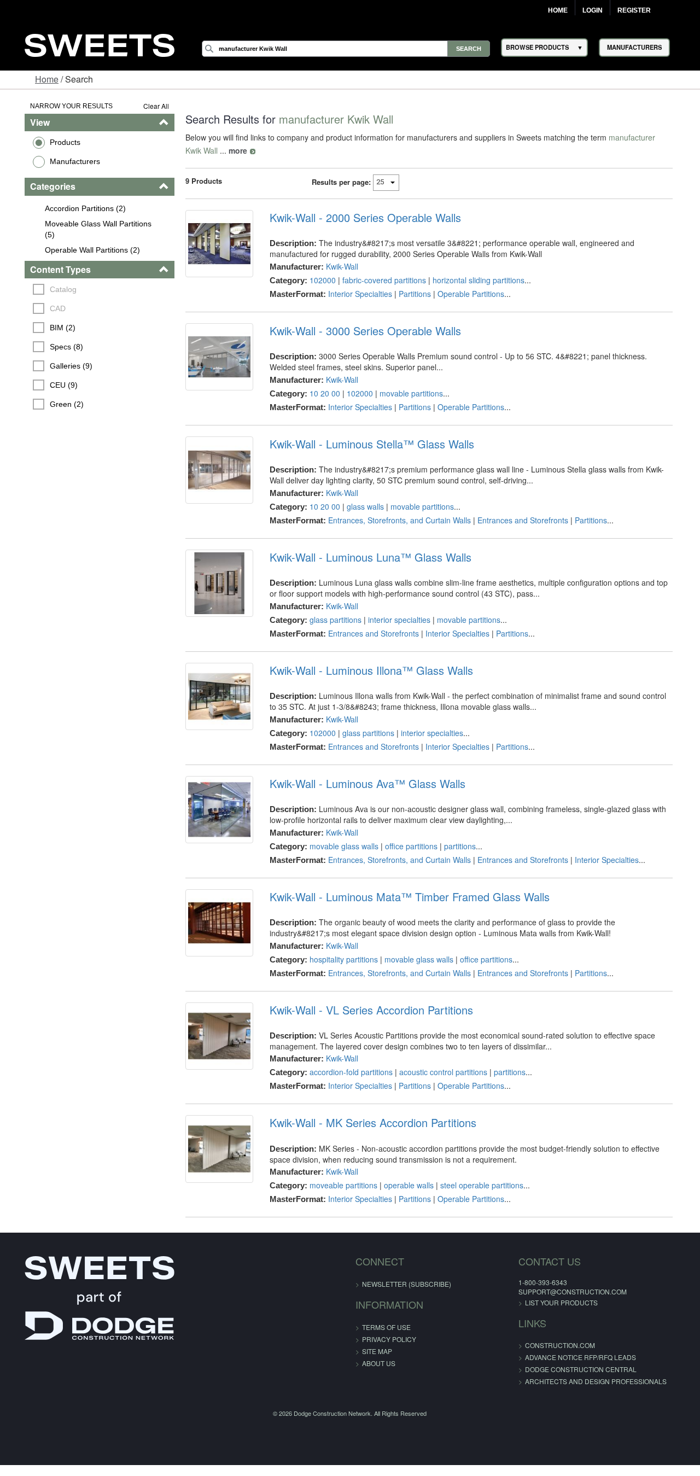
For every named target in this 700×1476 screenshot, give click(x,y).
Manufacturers (57, 161)
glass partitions (331, 619)
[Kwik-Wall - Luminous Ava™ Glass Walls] (212, 812)
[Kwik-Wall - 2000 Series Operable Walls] (212, 246)
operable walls (404, 1185)
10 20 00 (320, 393)
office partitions (406, 846)
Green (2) (50, 404)
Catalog (46, 289)
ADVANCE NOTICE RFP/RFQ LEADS (557, 1357)
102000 (318, 280)
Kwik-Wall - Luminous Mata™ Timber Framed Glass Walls (405, 897)
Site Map (377, 1351)
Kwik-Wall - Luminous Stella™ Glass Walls (367, 444)
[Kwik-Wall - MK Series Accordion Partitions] (212, 1151)
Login (592, 10)
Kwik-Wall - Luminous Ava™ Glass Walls (362, 783)
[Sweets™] (99, 44)
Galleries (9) (54, 365)
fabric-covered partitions (379, 280)
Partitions (410, 293)
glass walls (360, 506)
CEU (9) (47, 385)
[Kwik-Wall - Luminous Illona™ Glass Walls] (212, 699)
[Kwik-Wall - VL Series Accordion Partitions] (212, 1038)
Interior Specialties (355, 293)
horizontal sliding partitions (474, 280)
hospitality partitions (339, 959)
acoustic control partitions (438, 1071)
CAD (41, 308)
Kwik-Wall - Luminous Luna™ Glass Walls (365, 557)
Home (558, 10)
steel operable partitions (476, 1185)
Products (47, 142)
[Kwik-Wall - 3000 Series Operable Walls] (212, 359)
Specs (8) (49, 346)
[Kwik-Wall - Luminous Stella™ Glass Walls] (212, 472)
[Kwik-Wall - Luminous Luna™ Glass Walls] (212, 586)
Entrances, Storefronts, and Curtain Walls (394, 520)
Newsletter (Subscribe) (406, 1283)
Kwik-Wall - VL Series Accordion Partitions (366, 1010)
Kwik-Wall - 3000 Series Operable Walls (360, 331)
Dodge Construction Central (558, 1369)
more (185, 150)
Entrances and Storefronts (517, 520)
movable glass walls (339, 846)
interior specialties (394, 619)
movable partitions (406, 393)
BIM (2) (46, 327)
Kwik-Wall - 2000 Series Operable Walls (360, 217)
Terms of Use (386, 1327)
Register (634, 10)
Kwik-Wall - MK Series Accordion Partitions (368, 1122)
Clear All (147, 105)
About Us (378, 1363)
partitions (455, 846)
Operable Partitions (466, 293)
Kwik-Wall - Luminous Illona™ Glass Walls (366, 670)
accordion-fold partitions (346, 1071)
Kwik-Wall (337, 266)
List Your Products (538, 1302)
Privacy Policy (389, 1339)
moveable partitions (338, 1185)
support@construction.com (549, 1291)
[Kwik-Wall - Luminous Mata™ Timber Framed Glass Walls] (212, 925)
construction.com (537, 1345)
